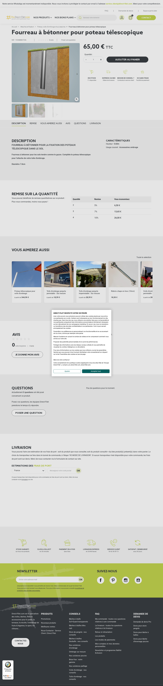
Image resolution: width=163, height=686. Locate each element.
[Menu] (12, 661)
